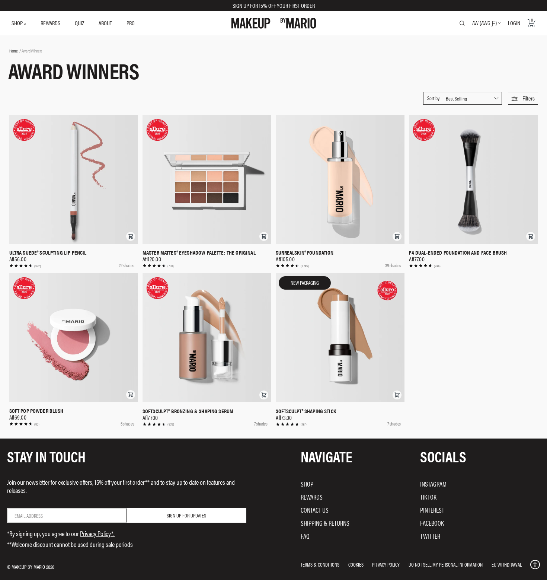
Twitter (430, 536)
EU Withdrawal (507, 564)
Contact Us (315, 509)
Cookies (356, 564)
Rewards (312, 496)
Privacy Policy (386, 564)
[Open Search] (462, 23)
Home (13, 50)
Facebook (432, 523)
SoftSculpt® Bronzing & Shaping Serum (188, 411)
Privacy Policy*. (97, 533)
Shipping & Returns (325, 523)
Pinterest (432, 509)
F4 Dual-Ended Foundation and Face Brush (458, 252)
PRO (131, 23)
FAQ (305, 536)
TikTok (428, 496)
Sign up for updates (186, 515)
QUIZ (79, 23)
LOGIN (514, 23)
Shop (307, 483)
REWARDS (50, 23)
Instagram (433, 483)
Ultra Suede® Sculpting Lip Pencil (48, 252)
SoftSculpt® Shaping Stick (306, 411)
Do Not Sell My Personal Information (446, 564)
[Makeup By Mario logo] (274, 23)
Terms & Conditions (320, 564)
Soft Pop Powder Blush (36, 411)
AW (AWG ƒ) (484, 23)
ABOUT (105, 23)
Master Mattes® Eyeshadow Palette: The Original (199, 252)
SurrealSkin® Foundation (304, 252)
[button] (523, 98)
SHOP (18, 23)
